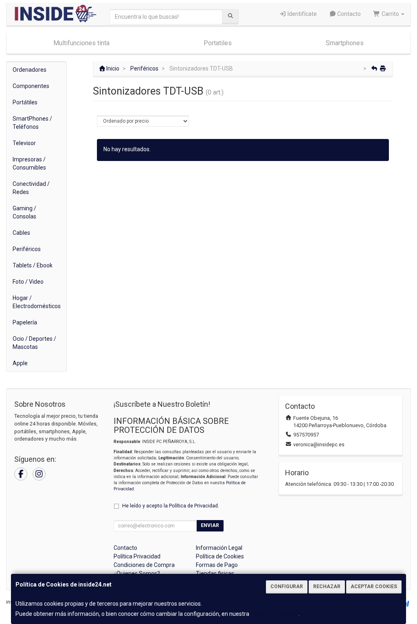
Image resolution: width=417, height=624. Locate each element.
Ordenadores (29, 69)
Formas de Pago (217, 565)
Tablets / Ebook (33, 265)
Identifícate (301, 14)
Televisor (24, 143)
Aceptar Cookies (374, 586)
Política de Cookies (274, 614)
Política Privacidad (137, 556)
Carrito (390, 14)
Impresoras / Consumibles (29, 163)
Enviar (210, 525)
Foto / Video (28, 281)
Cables (21, 232)
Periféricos (27, 249)
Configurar (286, 586)
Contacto (348, 14)
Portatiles (218, 43)
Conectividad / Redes (31, 188)
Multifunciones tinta (81, 43)
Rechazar (326, 586)
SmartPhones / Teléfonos (32, 122)
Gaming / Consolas (24, 212)
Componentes (31, 86)
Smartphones (345, 43)
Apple (20, 363)
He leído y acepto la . (170, 506)
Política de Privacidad (193, 506)
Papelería (25, 322)
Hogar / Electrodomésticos (37, 302)
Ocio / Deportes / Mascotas (34, 342)
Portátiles (25, 102)
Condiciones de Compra (144, 565)
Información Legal (219, 548)
